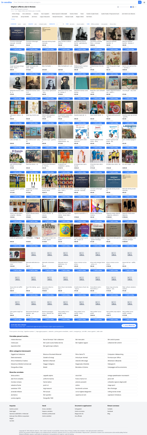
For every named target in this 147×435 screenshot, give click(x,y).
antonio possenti (80, 382)
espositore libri (16, 346)
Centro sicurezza (79, 411)
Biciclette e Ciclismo (81, 367)
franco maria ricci (81, 379)
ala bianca (14, 395)
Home (12, 11)
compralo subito (43, 24)
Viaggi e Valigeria (48, 364)
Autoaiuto (36, 14)
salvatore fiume (16, 385)
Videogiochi (111, 364)
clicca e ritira (113, 24)
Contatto (110, 409)
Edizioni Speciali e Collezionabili (59, 14)
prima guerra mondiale (61, 331)
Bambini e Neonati (49, 361)
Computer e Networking (115, 354)
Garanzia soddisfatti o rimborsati (19, 413)
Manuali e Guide (69, 16)
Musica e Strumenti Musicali (52, 354)
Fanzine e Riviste (74, 14)
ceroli (71, 331)
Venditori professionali (48, 413)
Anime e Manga (15, 14)
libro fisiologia (112, 388)
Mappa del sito (79, 413)
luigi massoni (47, 388)
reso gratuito (104, 24)
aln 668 (84, 331)
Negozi (12, 418)
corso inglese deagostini (83, 392)
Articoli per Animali (81, 357)
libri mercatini (79, 339)
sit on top (20, 331)
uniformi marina (48, 379)
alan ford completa (17, 379)
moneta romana (16, 382)
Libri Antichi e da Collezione (128, 14)
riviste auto (14, 343)
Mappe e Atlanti (80, 16)
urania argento (16, 398)
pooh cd (45, 385)
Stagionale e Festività (82, 364)
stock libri (78, 375)
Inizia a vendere (46, 409)
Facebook (110, 411)
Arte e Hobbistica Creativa (19, 361)
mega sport (111, 385)
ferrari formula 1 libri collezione (53, 339)
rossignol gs (77, 331)
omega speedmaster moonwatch (118, 375)
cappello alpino (48, 375)
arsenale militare (16, 392)
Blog (109, 413)
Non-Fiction (89, 16)
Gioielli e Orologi (48, 357)
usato (24, 24)
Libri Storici (34, 16)
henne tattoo (47, 382)
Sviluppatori (78, 409)
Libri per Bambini (25, 16)
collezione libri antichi (115, 343)
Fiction (82, 14)
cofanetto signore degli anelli (117, 382)
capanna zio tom (80, 395)
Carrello (12, 421)
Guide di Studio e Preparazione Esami (110, 14)
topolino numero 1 (29, 331)
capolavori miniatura (114, 395)
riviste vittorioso (16, 339)
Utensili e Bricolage (81, 361)
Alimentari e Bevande (114, 361)
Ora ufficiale (78, 416)
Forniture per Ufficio (114, 357)
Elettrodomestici (16, 357)
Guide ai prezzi (14, 409)
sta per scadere (80, 24)
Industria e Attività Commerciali (21, 364)
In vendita (6, 2)
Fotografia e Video (17, 367)
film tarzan (46, 392)
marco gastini (92, 331)
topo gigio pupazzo (41, 331)
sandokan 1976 (16, 388)
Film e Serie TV (80, 354)
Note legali (13, 411)
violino (77, 385)
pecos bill (111, 379)
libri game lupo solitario (51, 346)
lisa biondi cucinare (81, 388)
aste (36, 24)
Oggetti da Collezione (18, 354)
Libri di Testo (15, 16)
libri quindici (47, 395)
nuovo (19, 24)
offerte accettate (95, 24)
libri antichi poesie (113, 339)
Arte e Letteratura (26, 14)
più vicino (72, 24)
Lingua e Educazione (45, 16)
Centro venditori (46, 416)
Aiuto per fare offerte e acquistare (19, 416)
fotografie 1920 (48, 398)
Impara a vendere (47, 411)
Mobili (45, 367)
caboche (51, 331)
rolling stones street (114, 392)
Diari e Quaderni (45, 14)
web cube (100, 331)
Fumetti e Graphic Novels (92, 14)
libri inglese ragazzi (81, 343)
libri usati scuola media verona (53, 343)
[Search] (140, 2)
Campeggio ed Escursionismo (117, 367)
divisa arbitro (15, 375)
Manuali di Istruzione (58, 16)
